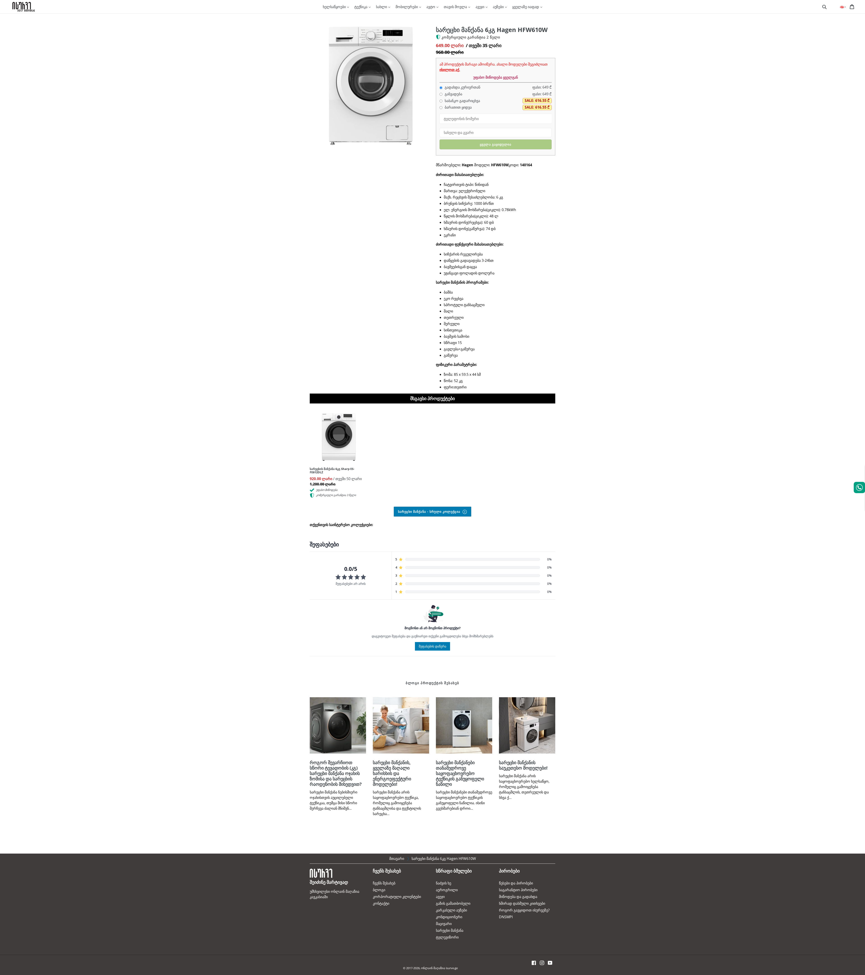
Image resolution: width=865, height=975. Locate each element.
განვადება (453, 94)
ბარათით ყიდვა (458, 107)
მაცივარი (444, 923)
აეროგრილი (447, 889)
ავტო (431, 6)
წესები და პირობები (516, 883)
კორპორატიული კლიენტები (397, 896)
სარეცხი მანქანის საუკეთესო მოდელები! (523, 765)
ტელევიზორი (447, 937)
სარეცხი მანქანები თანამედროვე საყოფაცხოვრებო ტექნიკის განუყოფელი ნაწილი (460, 773)
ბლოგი (379, 889)
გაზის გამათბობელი (453, 903)
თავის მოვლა (456, 6)
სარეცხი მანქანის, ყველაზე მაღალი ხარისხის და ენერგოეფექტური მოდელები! (392, 773)
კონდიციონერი (449, 916)
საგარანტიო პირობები (518, 889)
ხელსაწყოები (335, 6)
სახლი (382, 6)
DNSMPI (506, 916)
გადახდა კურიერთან (462, 87)
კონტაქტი (381, 903)
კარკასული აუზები (451, 910)
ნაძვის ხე (443, 883)
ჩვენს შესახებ (384, 883)
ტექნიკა (361, 6)
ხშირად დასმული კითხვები (522, 903)
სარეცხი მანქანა (449, 930)
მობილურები (407, 6)
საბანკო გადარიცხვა (462, 100)
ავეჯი (480, 6)
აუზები (499, 6)
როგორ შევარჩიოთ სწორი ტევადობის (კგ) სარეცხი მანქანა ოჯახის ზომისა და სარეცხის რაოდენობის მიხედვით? (336, 773)
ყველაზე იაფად (526, 6)
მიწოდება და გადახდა (518, 896)
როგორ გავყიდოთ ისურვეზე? (524, 910)
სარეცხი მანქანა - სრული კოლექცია (429, 511)
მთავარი (396, 858)
